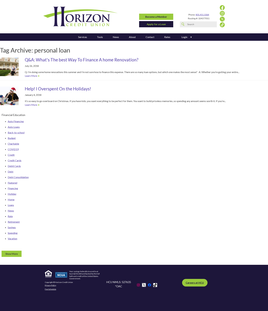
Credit (11, 154)
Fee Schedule (50, 289)
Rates (167, 37)
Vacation (12, 238)
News (116, 37)
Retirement (14, 221)
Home (11, 199)
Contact (150, 37)
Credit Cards (14, 160)
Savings (12, 227)
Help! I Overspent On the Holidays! (58, 88)
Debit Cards (14, 165)
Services (82, 37)
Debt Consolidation (18, 177)
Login (184, 37)
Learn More (31, 75)
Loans (11, 205)
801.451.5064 (202, 14)
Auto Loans (14, 126)
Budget (12, 138)
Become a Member (156, 16)
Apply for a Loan (156, 24)
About (132, 37)
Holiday (12, 193)
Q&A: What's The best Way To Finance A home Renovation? (81, 59)
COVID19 (13, 149)
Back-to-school (16, 132)
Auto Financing (16, 121)
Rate (10, 216)
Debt (10, 171)
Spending (13, 232)
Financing (13, 188)
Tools (100, 37)
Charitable (13, 143)
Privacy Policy (50, 285)
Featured (12, 182)
